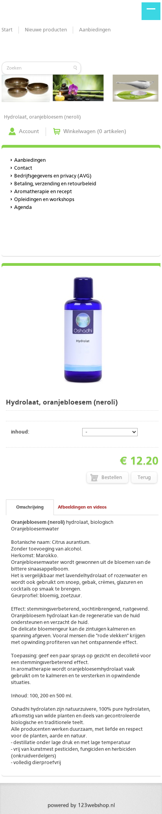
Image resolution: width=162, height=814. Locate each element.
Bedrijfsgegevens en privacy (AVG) (53, 176)
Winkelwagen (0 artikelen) (94, 131)
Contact (23, 168)
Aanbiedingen (94, 30)
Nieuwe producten (46, 30)
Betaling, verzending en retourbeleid (55, 184)
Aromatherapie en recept (43, 191)
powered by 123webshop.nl (81, 805)
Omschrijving (30, 507)
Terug (144, 477)
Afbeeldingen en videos (82, 507)
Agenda (23, 207)
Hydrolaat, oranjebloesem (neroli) (42, 117)
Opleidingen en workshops (44, 199)
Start (7, 30)
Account (29, 131)
